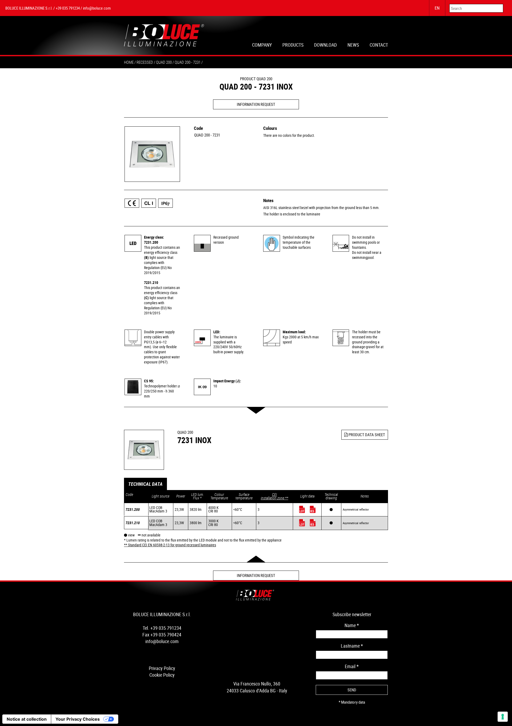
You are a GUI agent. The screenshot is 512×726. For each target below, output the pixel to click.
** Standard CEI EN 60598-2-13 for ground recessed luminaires (170, 545)
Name (352, 625)
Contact (379, 45)
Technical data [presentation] (145, 484)
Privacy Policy (162, 668)
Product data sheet (366, 434)
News (353, 45)
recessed (145, 62)
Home (129, 62)
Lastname (352, 646)
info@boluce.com (97, 8)
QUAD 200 (164, 62)
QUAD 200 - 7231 (207, 135)
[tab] (145, 484)
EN (437, 8)
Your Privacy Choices (77, 719)
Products (292, 45)
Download (325, 45)
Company (262, 45)
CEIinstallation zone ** (274, 496)
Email (352, 666)
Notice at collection (27, 719)
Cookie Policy (162, 675)
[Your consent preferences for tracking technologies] (503, 717)
